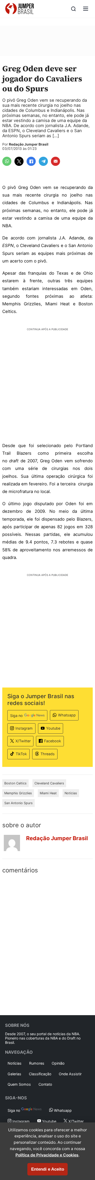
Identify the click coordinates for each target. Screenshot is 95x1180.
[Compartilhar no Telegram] (43, 161)
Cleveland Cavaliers (49, 783)
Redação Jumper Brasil (28, 144)
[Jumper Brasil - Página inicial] (19, 9)
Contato (45, 1084)
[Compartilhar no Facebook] (31, 161)
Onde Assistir (70, 1074)
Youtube (53, 728)
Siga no (16, 715)
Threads (48, 754)
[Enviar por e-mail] (55, 161)
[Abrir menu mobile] (85, 9)
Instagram (24, 728)
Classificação (40, 1074)
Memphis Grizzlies (18, 793)
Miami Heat (48, 793)
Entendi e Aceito (47, 1169)
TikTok (21, 754)
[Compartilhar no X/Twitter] (19, 161)
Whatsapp (67, 715)
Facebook (52, 741)
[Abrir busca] (73, 9)
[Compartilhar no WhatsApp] (6, 161)
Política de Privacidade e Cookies (47, 1155)
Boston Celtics (15, 783)
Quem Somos (19, 1084)
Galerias (14, 1074)
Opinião (58, 1063)
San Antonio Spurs (18, 803)
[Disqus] (47, 943)
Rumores (36, 1063)
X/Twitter (23, 741)
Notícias (71, 793)
